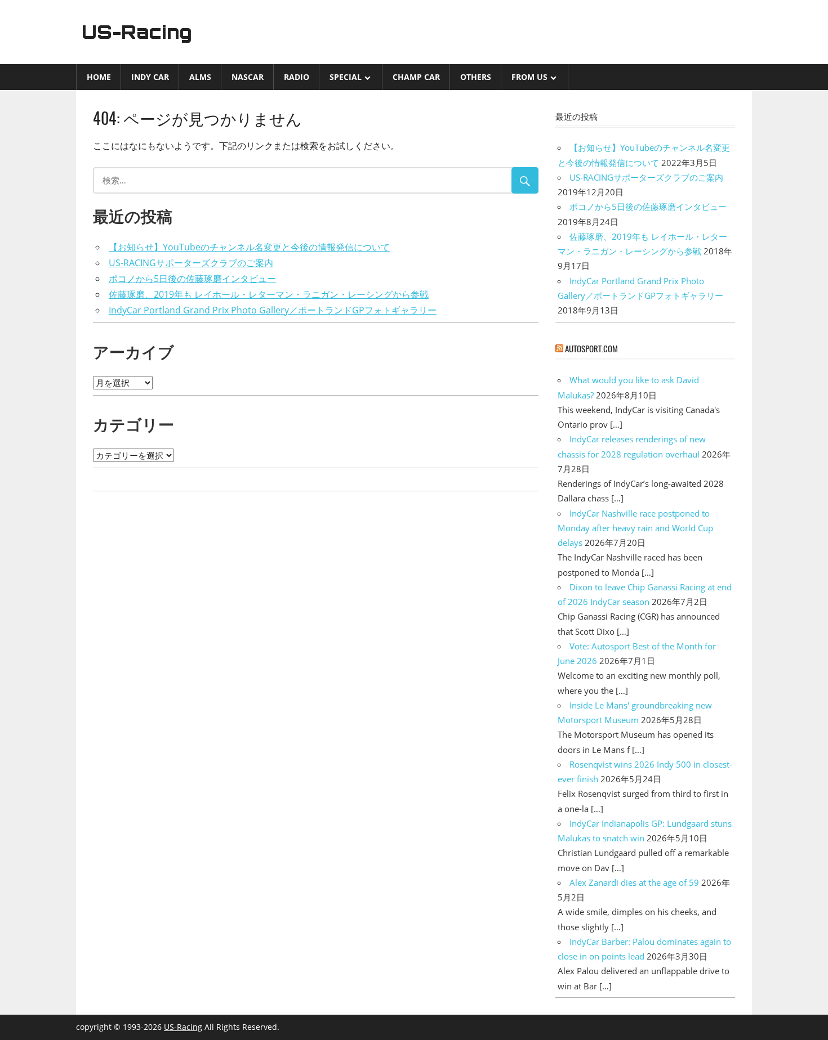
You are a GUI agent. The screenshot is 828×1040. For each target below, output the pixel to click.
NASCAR (248, 76)
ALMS (200, 76)
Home (99, 76)
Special (346, 76)
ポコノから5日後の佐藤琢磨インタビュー (192, 278)
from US (529, 76)
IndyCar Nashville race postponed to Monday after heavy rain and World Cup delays (635, 528)
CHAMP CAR (416, 76)
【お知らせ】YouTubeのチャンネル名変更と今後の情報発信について (249, 247)
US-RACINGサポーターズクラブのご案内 (191, 263)
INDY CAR (150, 76)
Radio (296, 76)
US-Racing (137, 32)
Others (475, 76)
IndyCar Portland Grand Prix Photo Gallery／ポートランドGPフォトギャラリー (273, 310)
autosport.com (591, 348)
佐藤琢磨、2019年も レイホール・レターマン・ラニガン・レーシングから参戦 (269, 294)
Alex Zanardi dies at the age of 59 (634, 882)
